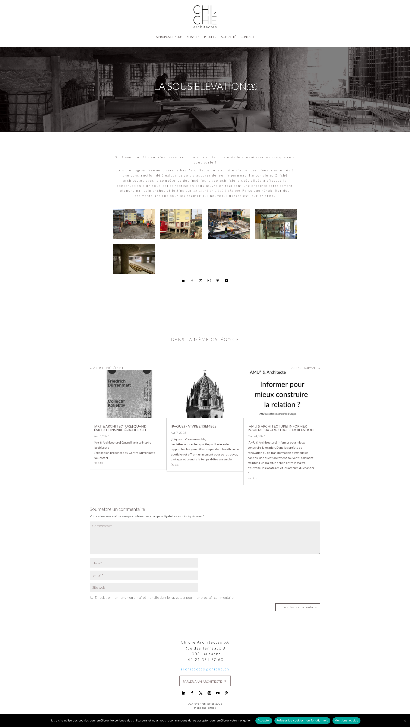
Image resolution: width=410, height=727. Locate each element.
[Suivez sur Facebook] (192, 280)
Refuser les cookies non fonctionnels (302, 720)
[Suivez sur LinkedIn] (183, 280)
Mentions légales (346, 720)
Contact (247, 37)
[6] (276, 237)
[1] (134, 237)
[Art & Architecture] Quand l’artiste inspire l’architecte (120, 428)
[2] (181, 237)
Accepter (264, 720)
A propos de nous (169, 37)
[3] (229, 237)
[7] (134, 273)
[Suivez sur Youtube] (226, 280)
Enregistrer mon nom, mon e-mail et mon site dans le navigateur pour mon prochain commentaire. (164, 597)
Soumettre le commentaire (298, 607)
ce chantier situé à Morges (217, 190)
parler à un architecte (202, 680)
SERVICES (193, 37)
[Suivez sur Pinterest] (217, 280)
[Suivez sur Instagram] (209, 280)
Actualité (228, 37)
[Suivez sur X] (200, 280)
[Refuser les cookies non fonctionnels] (405, 720)
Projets (210, 37)
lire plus (98, 462)
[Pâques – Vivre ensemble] (194, 426)
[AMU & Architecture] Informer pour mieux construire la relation (281, 428)
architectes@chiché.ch (205, 669)
